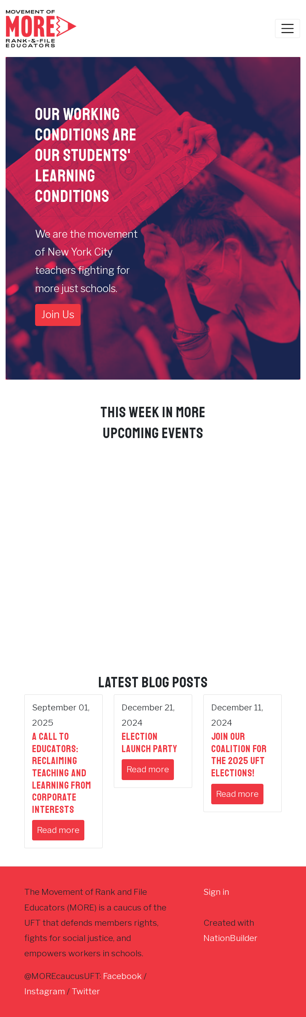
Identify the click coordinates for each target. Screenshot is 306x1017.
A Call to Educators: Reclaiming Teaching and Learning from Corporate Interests (61, 772)
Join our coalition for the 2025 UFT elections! (239, 754)
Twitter (86, 991)
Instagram (44, 991)
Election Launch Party (149, 742)
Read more (58, 830)
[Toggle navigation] (287, 28)
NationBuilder (230, 938)
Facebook (122, 976)
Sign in (216, 892)
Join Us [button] (57, 314)
